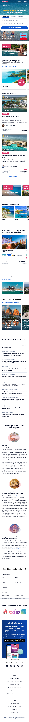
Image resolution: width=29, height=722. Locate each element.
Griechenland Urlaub (20, 598)
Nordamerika (18, 585)
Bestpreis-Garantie (15, 548)
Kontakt (19, 1)
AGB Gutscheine (14, 703)
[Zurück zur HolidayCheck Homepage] (6, 5)
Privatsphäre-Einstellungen (14, 694)
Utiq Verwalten (15, 697)
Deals (4, 1)
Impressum (14, 712)
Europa (16, 580)
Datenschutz (14, 691)
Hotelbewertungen (18, 496)
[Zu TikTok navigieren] (14, 666)
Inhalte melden (14, 678)
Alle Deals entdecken (9, 66)
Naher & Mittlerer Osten (7, 585)
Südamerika (4, 587)
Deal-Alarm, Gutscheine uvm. (14, 681)
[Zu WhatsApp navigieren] (22, 666)
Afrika (3, 577)
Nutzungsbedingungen (14, 687)
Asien (16, 577)
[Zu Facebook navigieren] (7, 666)
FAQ (14, 675)
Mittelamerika (18, 582)
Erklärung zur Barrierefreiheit (14, 706)
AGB (14, 700)
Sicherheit (14, 709)
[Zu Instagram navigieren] (11, 666)
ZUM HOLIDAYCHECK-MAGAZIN (11, 302)
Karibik (3, 582)
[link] (23, 5)
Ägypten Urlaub (5, 595)
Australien (4, 580)
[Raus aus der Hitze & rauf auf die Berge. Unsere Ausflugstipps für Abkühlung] (11, 329)
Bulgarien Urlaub (19, 595)
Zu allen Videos (7, 279)
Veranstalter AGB (14, 684)
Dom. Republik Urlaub (7, 598)
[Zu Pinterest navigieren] (18, 666)
